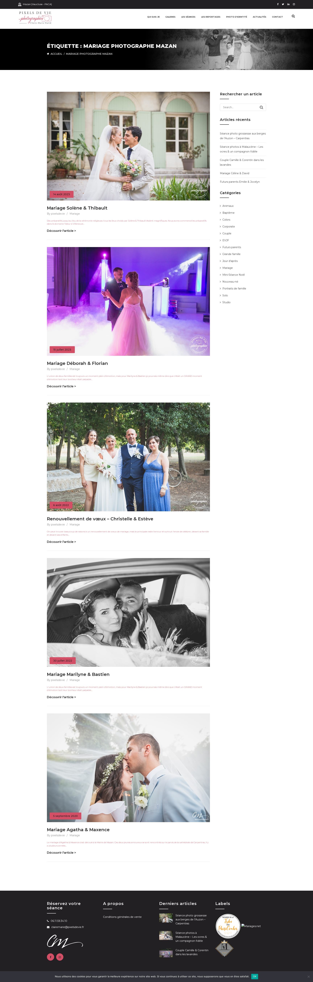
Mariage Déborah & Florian (77, 363)
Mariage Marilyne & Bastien (78, 674)
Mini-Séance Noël (233, 274)
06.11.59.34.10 (59, 921)
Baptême (228, 212)
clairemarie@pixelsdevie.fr (67, 927)
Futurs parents (231, 247)
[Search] (261, 107)
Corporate (228, 226)
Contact (277, 17)
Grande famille (231, 254)
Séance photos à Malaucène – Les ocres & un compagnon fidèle (191, 936)
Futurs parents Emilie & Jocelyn (240, 181)
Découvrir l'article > (61, 231)
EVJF (225, 240)
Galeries (170, 17)
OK (254, 976)
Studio (226, 302)
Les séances (188, 17)
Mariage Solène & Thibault (77, 208)
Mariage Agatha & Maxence (78, 829)
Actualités (259, 17)
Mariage (75, 213)
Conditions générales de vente (122, 917)
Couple (226, 233)
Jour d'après (230, 261)
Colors (226, 219)
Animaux (227, 206)
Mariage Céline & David (234, 173)
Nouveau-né (230, 281)
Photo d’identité (236, 17)
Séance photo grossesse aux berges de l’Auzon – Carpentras (191, 919)
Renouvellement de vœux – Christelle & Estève (100, 518)
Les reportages (210, 17)
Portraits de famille (234, 288)
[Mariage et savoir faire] (224, 947)
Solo (225, 295)
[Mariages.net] (251, 926)
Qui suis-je (153, 17)
